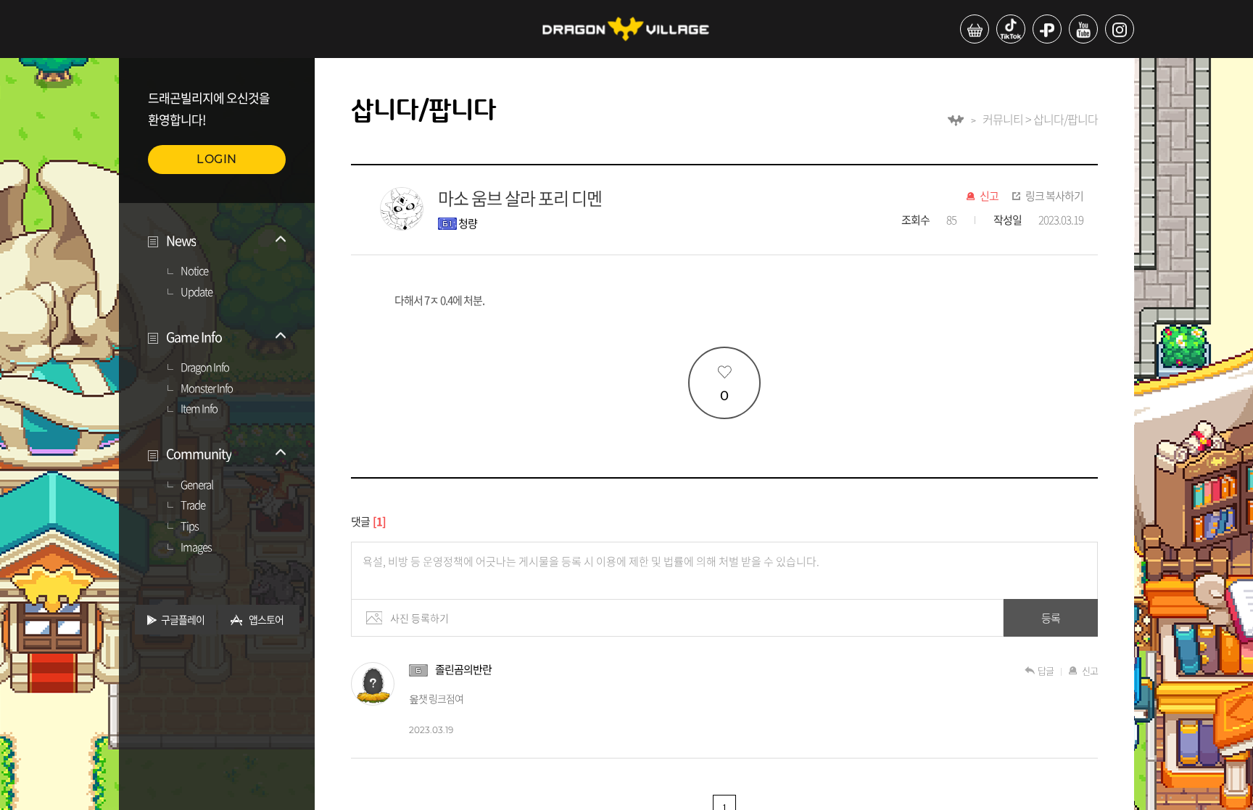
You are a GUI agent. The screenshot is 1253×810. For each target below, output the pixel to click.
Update (196, 292)
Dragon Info (205, 367)
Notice (194, 271)
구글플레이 (182, 619)
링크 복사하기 (1054, 196)
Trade (193, 505)
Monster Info (207, 388)
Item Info (199, 409)
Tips (190, 526)
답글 (1046, 670)
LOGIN (217, 159)
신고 (989, 196)
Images (196, 547)
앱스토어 (266, 619)
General (197, 485)
